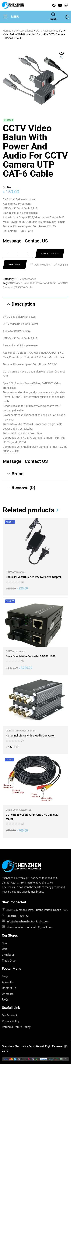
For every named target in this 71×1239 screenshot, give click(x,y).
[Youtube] (60, 5)
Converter (30, 730)
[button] (5, 16)
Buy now (15, 264)
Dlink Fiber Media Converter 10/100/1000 (30, 656)
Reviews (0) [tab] (23, 487)
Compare (63, 264)
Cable (9, 809)
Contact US (36, 241)
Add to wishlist (42, 264)
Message (13, 241)
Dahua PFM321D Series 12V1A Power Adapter (33, 576)
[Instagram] (66, 5)
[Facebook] (54, 5)
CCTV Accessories (46, 30)
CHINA (7, 187)
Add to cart (49, 253)
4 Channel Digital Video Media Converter (30, 735)
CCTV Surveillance (22, 30)
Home (6, 30)
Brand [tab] (18, 473)
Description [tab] (23, 304)
